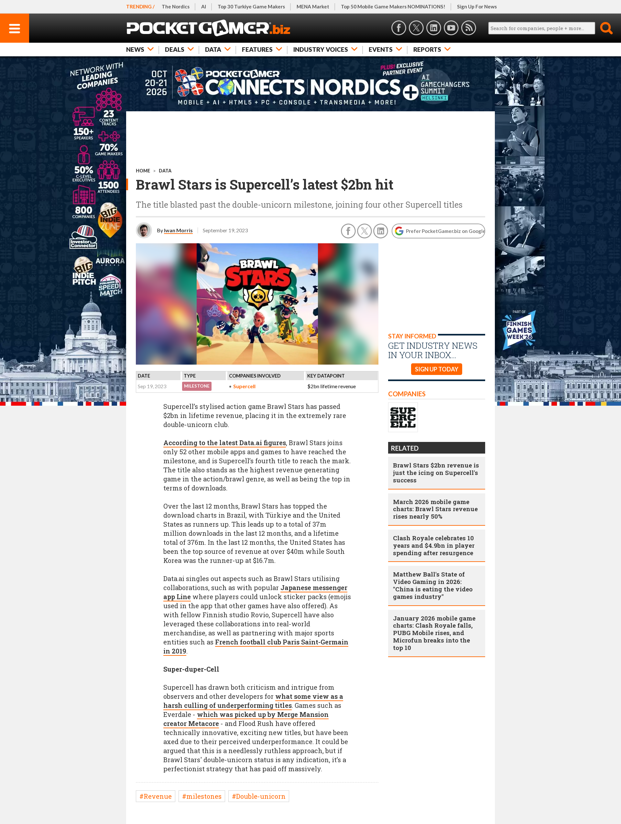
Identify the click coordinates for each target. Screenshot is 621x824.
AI (203, 6)
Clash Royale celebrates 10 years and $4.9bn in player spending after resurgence (433, 545)
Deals (174, 49)
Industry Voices (320, 49)
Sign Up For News (477, 6)
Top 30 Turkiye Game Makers (251, 6)
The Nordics (176, 6)
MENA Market (313, 6)
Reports (427, 49)
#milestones (202, 796)
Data (213, 49)
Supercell (244, 386)
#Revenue (155, 796)
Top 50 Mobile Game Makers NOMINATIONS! (393, 6)
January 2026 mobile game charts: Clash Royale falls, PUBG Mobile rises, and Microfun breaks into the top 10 (434, 633)
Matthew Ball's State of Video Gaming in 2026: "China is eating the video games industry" (433, 585)
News (135, 49)
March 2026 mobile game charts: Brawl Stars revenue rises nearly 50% (435, 509)
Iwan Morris (178, 230)
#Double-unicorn (259, 796)
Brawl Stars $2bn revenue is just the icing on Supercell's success (436, 472)
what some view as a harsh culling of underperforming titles (253, 700)
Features (257, 49)
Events (381, 49)
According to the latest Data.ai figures (224, 442)
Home (143, 170)
